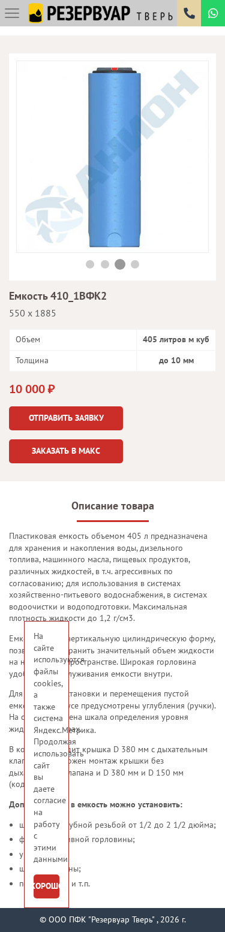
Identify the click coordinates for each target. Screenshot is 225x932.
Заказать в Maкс (66, 450)
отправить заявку (66, 417)
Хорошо (46, 885)
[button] (90, 264)
